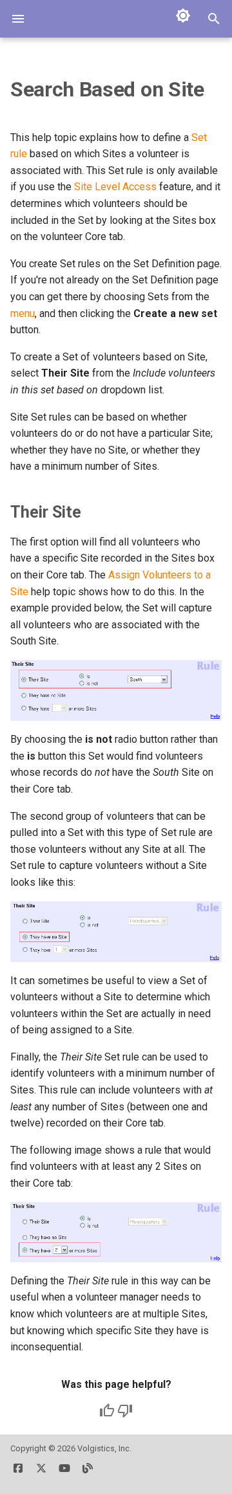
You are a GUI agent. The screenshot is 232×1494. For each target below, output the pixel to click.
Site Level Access (115, 187)
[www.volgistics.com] (87, 1473)
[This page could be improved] (125, 1410)
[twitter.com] (41, 1473)
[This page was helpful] (107, 1410)
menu (22, 313)
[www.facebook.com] (18, 1473)
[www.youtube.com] (64, 1473)
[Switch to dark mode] (183, 15)
